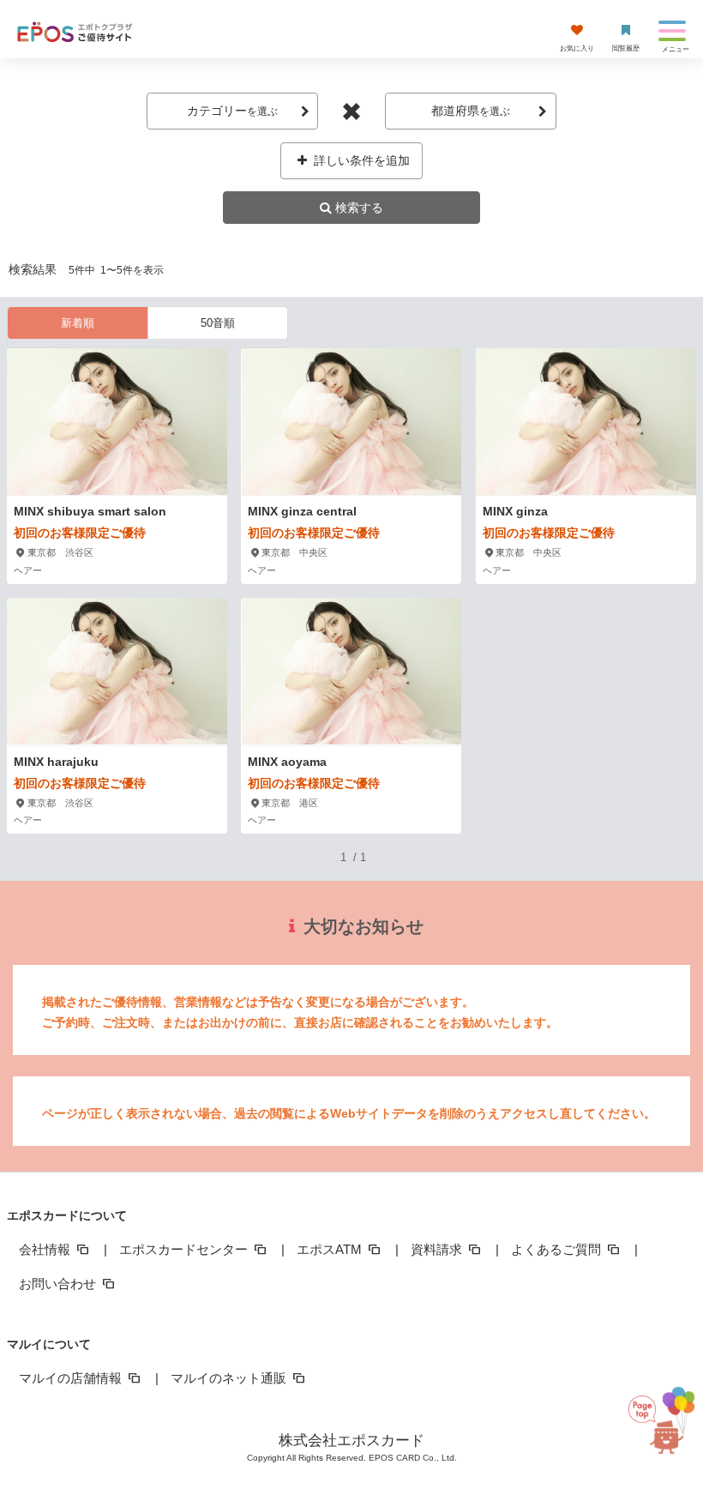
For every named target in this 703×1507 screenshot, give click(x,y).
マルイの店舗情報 (72, 1378)
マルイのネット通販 (230, 1378)
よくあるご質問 (557, 1249)
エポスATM (331, 1249)
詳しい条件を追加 (360, 160)
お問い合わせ (59, 1283)
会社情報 (46, 1249)
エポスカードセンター (185, 1249)
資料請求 (438, 1249)
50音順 (218, 322)
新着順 (77, 322)
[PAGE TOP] (662, 1424)
